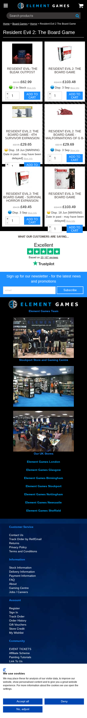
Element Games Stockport (44, 486)
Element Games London (43, 461)
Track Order (16, 616)
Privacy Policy (18, 547)
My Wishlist (16, 632)
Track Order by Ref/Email (25, 539)
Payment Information (22, 575)
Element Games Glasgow (43, 469)
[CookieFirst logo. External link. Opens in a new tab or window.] (4, 670)
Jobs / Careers (18, 592)
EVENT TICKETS (20, 649)
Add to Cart (32, 95)
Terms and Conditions (23, 551)
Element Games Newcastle (43, 502)
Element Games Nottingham (43, 494)
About (13, 583)
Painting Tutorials (20, 657)
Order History (17, 620)
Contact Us (16, 535)
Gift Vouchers (17, 624)
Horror (33, 23)
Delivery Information (22, 571)
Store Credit (16, 628)
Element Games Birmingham (43, 478)
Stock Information (20, 567)
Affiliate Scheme (19, 653)
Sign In (13, 612)
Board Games (20, 23)
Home (6, 23)
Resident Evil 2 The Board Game (58, 23)
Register (14, 608)
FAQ (12, 579)
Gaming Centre (19, 588)
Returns (14, 543)
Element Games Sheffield (43, 510)
